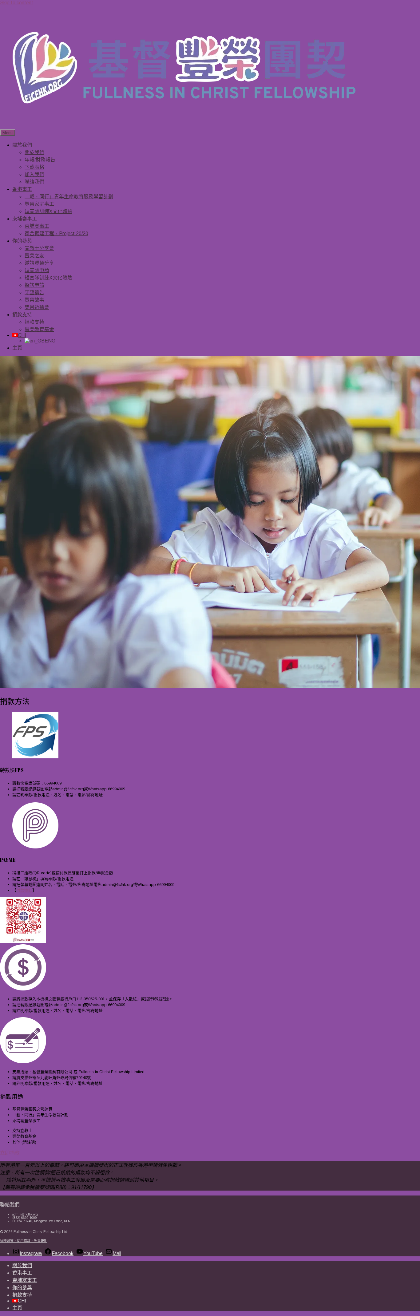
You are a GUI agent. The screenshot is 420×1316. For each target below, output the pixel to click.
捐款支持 (22, 314)
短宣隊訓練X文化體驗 (48, 211)
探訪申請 (34, 285)
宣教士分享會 (39, 248)
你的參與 (22, 240)
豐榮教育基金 (39, 329)
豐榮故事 (34, 299)
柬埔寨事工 (24, 218)
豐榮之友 (34, 255)
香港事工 (22, 189)
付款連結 (24, 890)
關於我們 (22, 145)
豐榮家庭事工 (39, 204)
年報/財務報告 (40, 159)
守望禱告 (34, 292)
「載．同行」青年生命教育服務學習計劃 (69, 196)
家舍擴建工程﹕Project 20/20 (56, 233)
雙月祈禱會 (37, 307)
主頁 (17, 347)
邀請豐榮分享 (39, 263)
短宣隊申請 (37, 270)
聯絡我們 (34, 181)
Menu (7, 132)
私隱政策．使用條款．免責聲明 (23, 1241)
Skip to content (16, 2)
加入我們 (34, 174)
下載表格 (34, 167)
